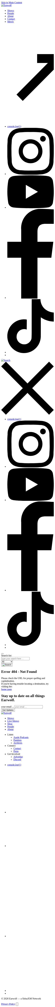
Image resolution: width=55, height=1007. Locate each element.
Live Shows (13, 721)
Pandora (17, 740)
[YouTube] (30, 207)
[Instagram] (30, 174)
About (10, 16)
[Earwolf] (6, 5)
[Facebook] (30, 297)
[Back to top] (17, 1004)
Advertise (18, 756)
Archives (17, 743)
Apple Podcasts (20, 737)
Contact (11, 19)
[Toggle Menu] (2, 653)
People (10, 13)
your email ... (7, 706)
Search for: (6, 655)
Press (15, 751)
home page (6, 689)
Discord (17, 759)
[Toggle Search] (27, 387)
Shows (10, 10)
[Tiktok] (30, 352)
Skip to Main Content (11, 2)
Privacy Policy (8, 1004)
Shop (9, 723)
